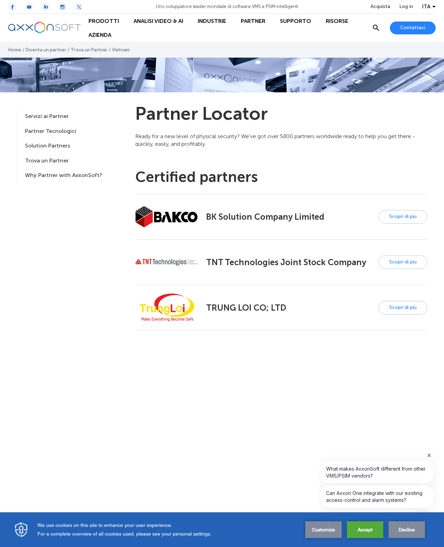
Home (14, 49)
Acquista (380, 6)
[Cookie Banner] (222, 529)
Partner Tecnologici (50, 131)
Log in (406, 6)
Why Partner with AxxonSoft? (63, 175)
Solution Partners (47, 145)
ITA (426, 6)
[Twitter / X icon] (79, 7)
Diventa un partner (46, 49)
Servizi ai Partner (47, 116)
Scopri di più (403, 216)
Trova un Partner (89, 49)
